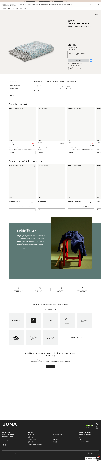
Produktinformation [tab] (14, 85)
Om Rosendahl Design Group (85, 434)
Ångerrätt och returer (57, 436)
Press (80, 437)
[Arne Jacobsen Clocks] (84, 320)
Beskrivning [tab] (13, 82)
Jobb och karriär (82, 436)
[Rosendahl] (16, 320)
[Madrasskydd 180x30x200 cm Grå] (92, 143)
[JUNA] (50, 337)
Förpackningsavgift (32, 439)
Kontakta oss (31, 434)
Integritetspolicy (56, 439)
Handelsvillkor (56, 437)
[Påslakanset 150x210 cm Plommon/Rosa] (61, 143)
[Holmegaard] (50, 320)
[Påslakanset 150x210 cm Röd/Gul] (58, 143)
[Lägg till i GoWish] (91, 60)
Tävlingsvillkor (31, 443)
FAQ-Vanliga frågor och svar (58, 434)
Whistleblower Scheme (84, 441)
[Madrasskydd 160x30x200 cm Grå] (34, 143)
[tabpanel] (55, 88)
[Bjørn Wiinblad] (33, 337)
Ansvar (80, 439)
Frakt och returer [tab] (14, 92)
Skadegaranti (55, 441)
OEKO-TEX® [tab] (11, 95)
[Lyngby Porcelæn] (67, 320)
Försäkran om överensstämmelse (35, 444)
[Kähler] (33, 320)
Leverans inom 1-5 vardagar (30, 1)
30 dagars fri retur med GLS (58, 1)
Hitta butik (55, 443)
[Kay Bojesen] (16, 337)
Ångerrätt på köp (31, 436)
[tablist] (17, 88)
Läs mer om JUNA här (22, 249)
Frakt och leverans (32, 437)
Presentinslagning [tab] (14, 88)
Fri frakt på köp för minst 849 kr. (44, 1)
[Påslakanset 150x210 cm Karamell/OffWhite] (55, 143)
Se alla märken (74, 337)
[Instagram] (5, 445)
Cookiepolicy (30, 441)
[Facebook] (3, 445)
